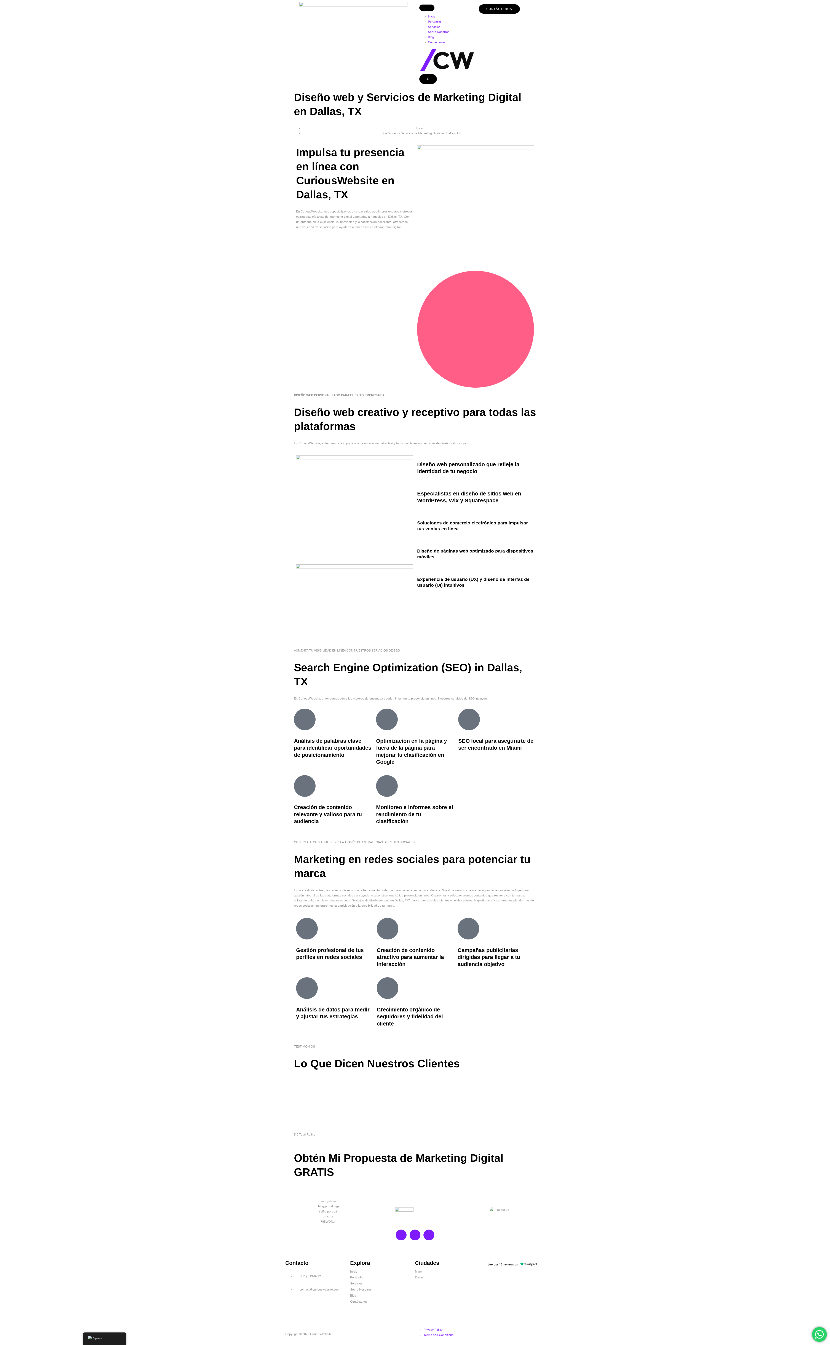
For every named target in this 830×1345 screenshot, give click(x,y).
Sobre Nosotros (438, 32)
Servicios (434, 27)
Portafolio (434, 21)
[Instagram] (428, 1235)
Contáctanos (436, 42)
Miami (419, 1271)
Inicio (431, 16)
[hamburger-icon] (426, 8)
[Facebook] (415, 1235)
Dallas (419, 1277)
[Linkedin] (401, 1235)
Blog (431, 37)
